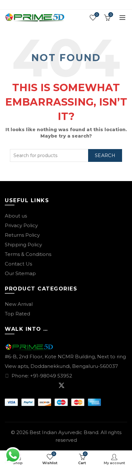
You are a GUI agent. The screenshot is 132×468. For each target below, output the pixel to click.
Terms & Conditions (28, 254)
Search (105, 155)
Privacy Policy (21, 225)
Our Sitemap (20, 273)
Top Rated (17, 314)
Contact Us (18, 264)
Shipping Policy (23, 245)
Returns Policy (22, 235)
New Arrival (19, 304)
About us (16, 216)
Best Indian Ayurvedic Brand (63, 432)
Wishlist (97, 15)
